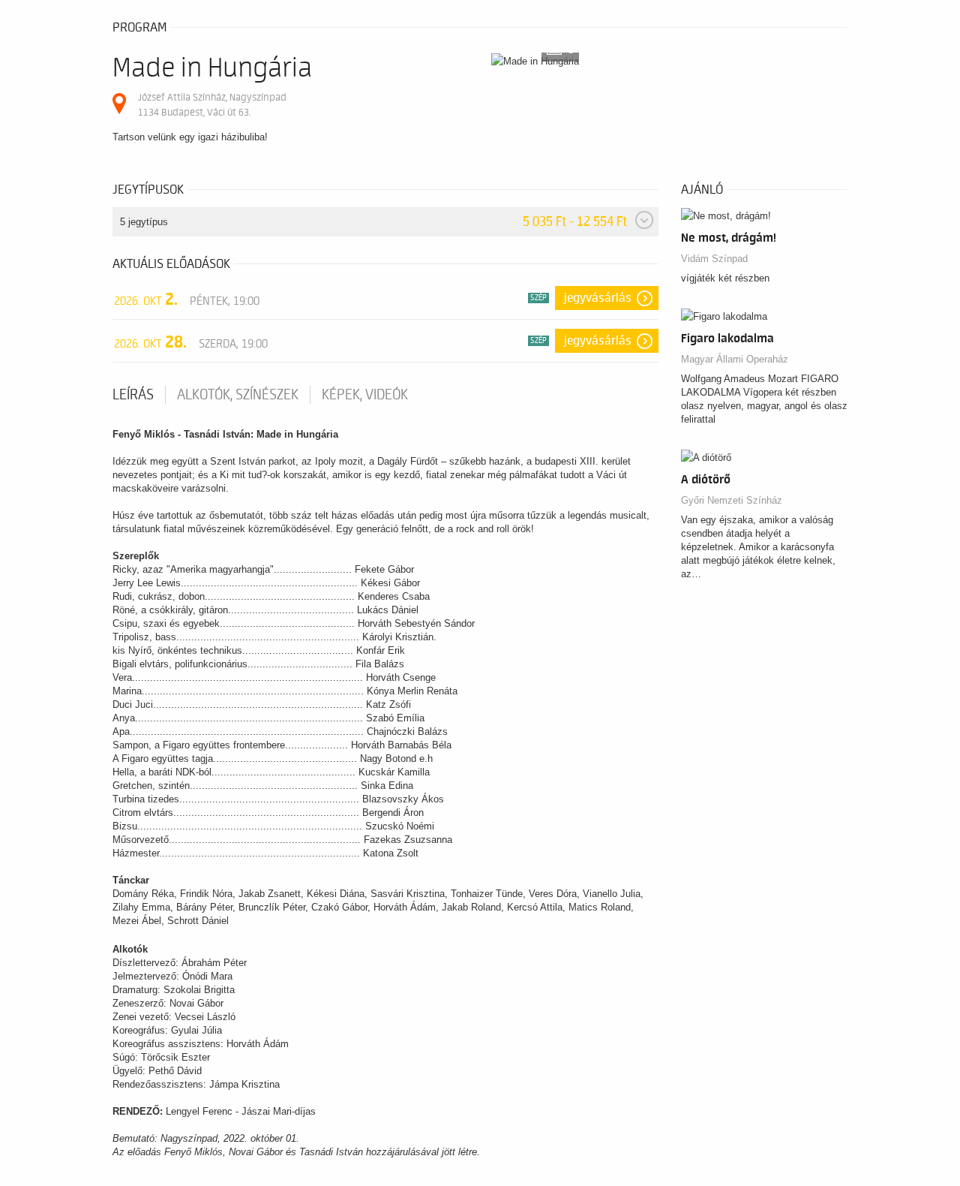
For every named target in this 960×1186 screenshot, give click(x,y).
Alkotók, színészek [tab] (237, 395)
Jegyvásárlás (598, 298)
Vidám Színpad (714, 258)
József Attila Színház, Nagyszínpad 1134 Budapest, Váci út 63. (212, 105)
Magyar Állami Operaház (734, 359)
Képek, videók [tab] (365, 395)
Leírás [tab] (133, 395)
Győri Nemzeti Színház (731, 500)
